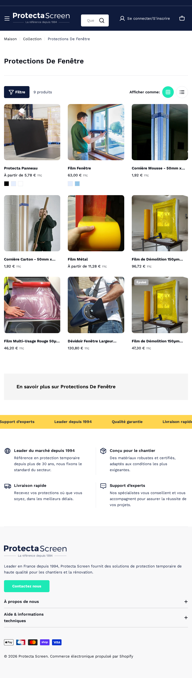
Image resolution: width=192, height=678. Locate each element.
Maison (10, 39)
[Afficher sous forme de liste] (182, 92)
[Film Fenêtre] (96, 132)
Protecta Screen (33, 656)
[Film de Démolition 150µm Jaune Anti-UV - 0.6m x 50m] (160, 223)
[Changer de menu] (7, 18)
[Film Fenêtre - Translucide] (70, 183)
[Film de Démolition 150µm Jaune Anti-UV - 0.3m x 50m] (160, 305)
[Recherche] (102, 20)
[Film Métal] (96, 223)
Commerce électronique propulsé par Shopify (91, 656)
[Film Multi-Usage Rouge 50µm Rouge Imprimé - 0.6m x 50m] (32, 305)
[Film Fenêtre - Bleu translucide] (77, 183)
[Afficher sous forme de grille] (168, 92)
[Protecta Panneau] (32, 132)
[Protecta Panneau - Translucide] (13, 183)
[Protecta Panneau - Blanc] (20, 183)
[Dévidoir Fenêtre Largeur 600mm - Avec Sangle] (96, 305)
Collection (32, 39)
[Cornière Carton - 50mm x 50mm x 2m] (32, 223)
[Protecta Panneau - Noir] (6, 183)
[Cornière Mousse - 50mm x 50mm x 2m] (160, 132)
